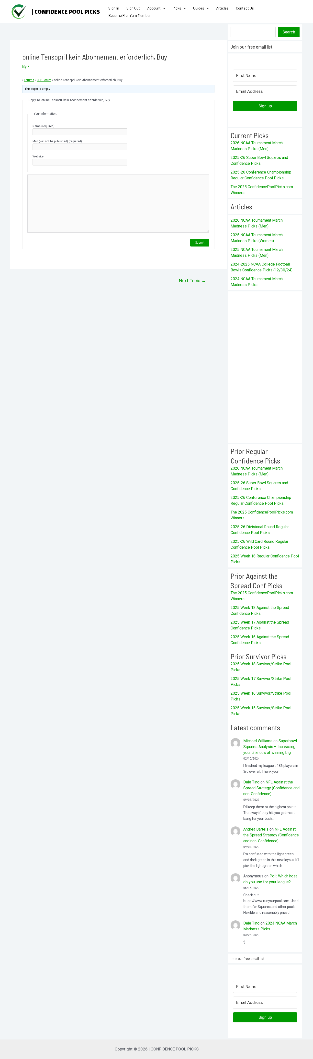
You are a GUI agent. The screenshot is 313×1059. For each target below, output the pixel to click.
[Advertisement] (265, 367)
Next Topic (192, 280)
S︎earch (288, 32)
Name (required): (44, 126)
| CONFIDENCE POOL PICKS (66, 11)
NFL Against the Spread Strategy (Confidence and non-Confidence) (271, 788)
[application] (163, 8)
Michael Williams (257, 741)
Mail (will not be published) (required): (58, 141)
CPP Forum (44, 80)
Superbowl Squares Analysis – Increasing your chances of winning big (270, 747)
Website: (38, 156)
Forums (29, 80)
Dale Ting (251, 782)
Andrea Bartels (255, 829)
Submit (199, 242)
